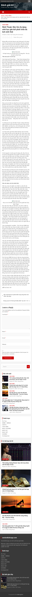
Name (4, 331)
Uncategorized (5, 436)
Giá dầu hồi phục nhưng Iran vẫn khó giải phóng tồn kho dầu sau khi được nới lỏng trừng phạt (19, 409)
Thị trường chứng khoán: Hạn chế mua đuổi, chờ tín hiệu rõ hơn (19, 378)
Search (28, 366)
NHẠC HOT (5, 430)
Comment (5, 314)
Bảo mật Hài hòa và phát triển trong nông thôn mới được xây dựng (16, 295)
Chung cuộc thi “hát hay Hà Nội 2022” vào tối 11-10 (15, 300)
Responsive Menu (29, 1)
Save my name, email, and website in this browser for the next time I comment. (15, 353)
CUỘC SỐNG (5, 24)
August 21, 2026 (13, 388)
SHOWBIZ (4, 434)
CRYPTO (4, 424)
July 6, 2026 (12, 412)
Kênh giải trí (7, 5)
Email (4, 338)
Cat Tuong (13, 34)
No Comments (19, 34)
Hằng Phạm (20, 381)
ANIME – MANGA (6, 423)
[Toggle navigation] (3, 12)
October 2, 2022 (6, 34)
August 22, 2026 (13, 381)
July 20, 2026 (12, 396)
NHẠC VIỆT (5, 432)
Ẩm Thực (4, 421)
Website (4, 344)
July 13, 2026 (5, 403)
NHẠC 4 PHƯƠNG (6, 428)
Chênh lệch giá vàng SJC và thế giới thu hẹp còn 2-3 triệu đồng (18, 386)
